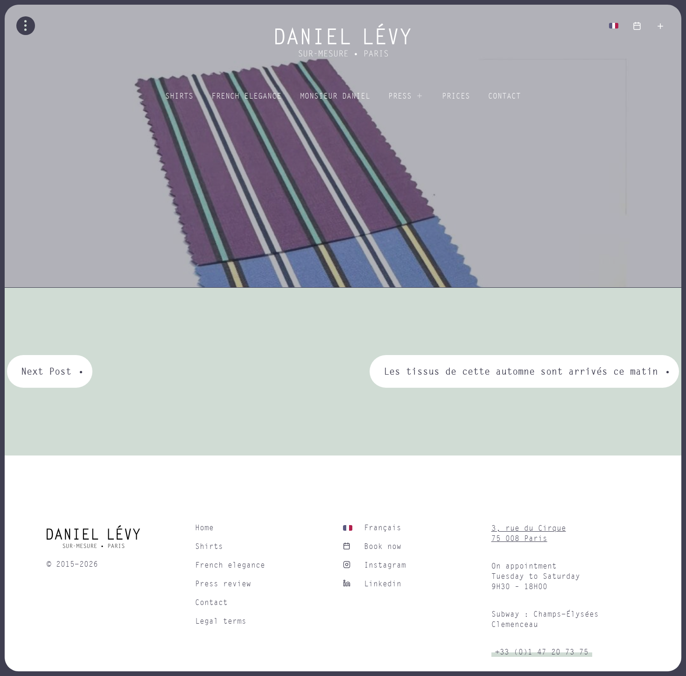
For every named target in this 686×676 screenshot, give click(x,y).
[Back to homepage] (343, 54)
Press (400, 96)
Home (204, 528)
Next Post (46, 371)
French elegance (246, 96)
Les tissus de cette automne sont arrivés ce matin (521, 371)
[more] (660, 25)
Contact (504, 96)
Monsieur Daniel (335, 96)
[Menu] (25, 25)
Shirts (179, 96)
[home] (116, 540)
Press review (223, 584)
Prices (456, 96)
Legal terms (220, 621)
